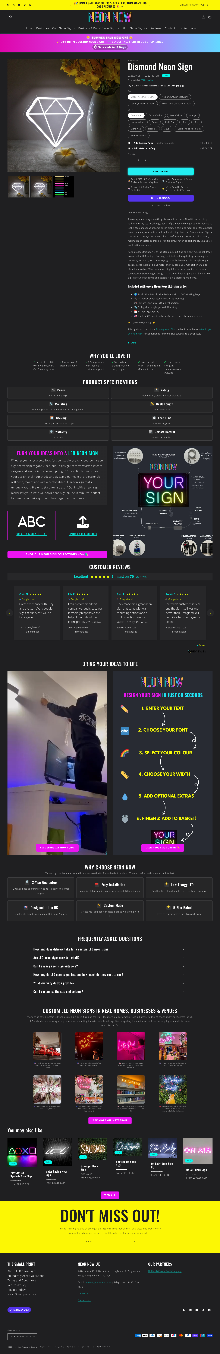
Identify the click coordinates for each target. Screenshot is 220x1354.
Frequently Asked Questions (25, 1276)
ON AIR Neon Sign (196, 1169)
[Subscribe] (133, 1241)
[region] (110, 613)
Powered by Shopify (29, 1347)
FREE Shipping (147, 80)
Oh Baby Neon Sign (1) (162, 1165)
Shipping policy (88, 1347)
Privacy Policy (16, 1290)
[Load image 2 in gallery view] (41, 186)
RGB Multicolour (138, 135)
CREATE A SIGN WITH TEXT (31, 534)
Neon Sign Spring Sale (22, 1294)
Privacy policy (58, 1347)
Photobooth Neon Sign (126, 1163)
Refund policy (45, 1347)
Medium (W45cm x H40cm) (175, 96)
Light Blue (170, 122)
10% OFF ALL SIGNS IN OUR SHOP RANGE (137, 42)
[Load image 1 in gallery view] (18, 186)
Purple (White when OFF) (189, 128)
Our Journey (84, 1300)
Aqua (166, 128)
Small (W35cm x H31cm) (142, 96)
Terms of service (73, 1347)
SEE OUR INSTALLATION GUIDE (57, 847)
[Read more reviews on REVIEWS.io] (197, 653)
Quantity (131, 154)
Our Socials (84, 1293)
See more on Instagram (110, 1120)
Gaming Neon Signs (166, 329)
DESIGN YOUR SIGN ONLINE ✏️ (163, 847)
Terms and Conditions (21, 1280)
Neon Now (17, 1347)
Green (155, 122)
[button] (10, 17)
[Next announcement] (150, 5)
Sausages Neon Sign (89, 1167)
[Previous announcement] (70, 5)
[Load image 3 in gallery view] (63, 186)
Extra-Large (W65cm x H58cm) (176, 103)
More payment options (161, 205)
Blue (185, 122)
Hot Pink (152, 128)
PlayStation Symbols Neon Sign (21, 1174)
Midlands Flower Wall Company (165, 1271)
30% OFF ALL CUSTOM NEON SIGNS (82, 42)
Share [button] (133, 342)
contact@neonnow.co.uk (98, 1282)
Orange (193, 115)
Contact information (105, 1347)
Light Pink (136, 128)
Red (196, 122)
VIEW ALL (110, 1195)
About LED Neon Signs (22, 1271)
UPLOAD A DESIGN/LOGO (83, 534)
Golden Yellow (156, 115)
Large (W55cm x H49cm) (143, 103)
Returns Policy (16, 1285)
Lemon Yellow (137, 122)
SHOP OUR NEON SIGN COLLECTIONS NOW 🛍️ (57, 554)
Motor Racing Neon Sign (56, 1173)
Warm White (176, 115)
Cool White (136, 115)
